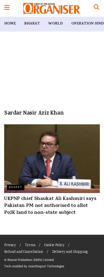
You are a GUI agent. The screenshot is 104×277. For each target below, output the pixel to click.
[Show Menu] (6, 8)
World (55, 24)
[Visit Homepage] (51, 8)
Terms (30, 245)
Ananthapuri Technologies (46, 266)
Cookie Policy (54, 245)
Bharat (32, 24)
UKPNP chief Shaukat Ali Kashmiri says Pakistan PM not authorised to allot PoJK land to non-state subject (50, 206)
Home (10, 24)
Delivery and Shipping (70, 252)
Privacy (10, 245)
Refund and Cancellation (23, 252)
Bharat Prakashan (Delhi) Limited (30, 260)
